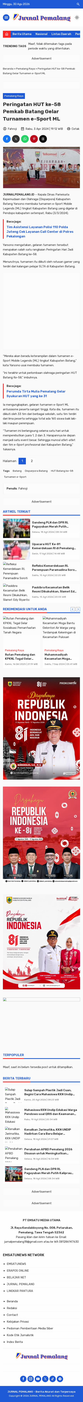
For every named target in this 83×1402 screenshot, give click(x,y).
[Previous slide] (73, 609)
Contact (12, 1315)
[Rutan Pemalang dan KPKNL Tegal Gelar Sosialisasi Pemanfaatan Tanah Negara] (21, 631)
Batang (17, 470)
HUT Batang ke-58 (62, 470)
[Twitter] (45, 1379)
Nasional (41, 34)
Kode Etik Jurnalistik (20, 1335)
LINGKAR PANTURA (20, 1291)
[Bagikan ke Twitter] (16, 139)
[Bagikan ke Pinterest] (34, 139)
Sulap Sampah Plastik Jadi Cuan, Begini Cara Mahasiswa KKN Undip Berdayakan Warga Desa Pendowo (49, 1094)
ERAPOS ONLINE (18, 1270)
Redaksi (12, 1308)
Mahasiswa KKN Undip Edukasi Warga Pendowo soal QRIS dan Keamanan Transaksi (50, 1114)
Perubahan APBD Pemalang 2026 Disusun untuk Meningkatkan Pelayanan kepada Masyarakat (48, 1153)
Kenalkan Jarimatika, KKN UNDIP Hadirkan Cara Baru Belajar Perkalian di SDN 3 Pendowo (47, 1133)
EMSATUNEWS (16, 1264)
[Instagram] (30, 1379)
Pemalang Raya (13, 95)
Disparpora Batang (36, 470)
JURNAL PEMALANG (20, 1284)
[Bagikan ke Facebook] (7, 139)
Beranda (12, 1301)
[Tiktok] (52, 1379)
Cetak (75, 129)
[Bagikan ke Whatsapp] (25, 139)
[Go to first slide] (78, 609)
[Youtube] (38, 1379)
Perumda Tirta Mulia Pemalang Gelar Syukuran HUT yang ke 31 (36, 394)
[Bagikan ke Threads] (43, 139)
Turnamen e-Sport (15, 476)
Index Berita (15, 1342)
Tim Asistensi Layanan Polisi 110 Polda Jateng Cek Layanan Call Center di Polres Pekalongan (40, 231)
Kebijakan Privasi (18, 1321)
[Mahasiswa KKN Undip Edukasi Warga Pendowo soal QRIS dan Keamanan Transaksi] (13, 1115)
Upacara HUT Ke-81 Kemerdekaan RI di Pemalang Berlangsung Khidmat (53, 548)
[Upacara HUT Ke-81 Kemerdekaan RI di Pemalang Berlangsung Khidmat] (16, 550)
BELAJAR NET (16, 1277)
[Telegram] (60, 1379)
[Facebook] (23, 1379)
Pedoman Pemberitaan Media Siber (30, 1328)
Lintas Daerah (61, 34)
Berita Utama (22, 34)
